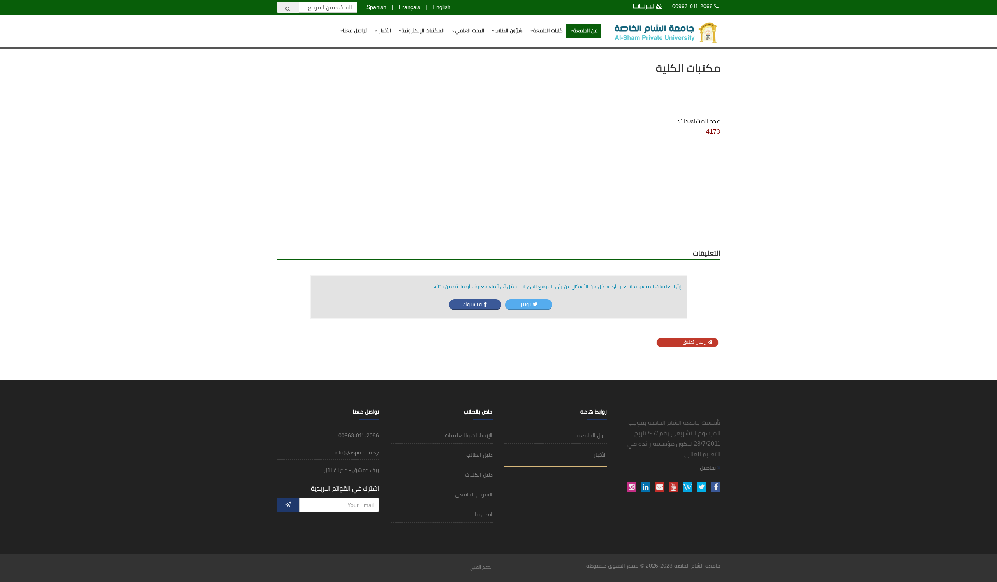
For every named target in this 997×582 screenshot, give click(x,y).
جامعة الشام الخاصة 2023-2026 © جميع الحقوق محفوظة (653, 566)
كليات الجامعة (548, 30)
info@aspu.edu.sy (357, 452)
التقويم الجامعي (474, 494)
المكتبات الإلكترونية (423, 30)
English (442, 7)
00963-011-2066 (692, 6)
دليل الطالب (479, 455)
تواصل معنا (355, 30)
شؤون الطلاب (509, 30)
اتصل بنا (484, 514)
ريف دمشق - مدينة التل (351, 470)
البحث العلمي (469, 30)
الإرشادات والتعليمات (469, 435)
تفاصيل (708, 468)
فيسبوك (472, 304)
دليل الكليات (479, 475)
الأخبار (384, 30)
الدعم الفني (481, 567)
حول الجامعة (592, 435)
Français (409, 7)
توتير (525, 304)
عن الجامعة (585, 30)
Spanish (376, 7)
